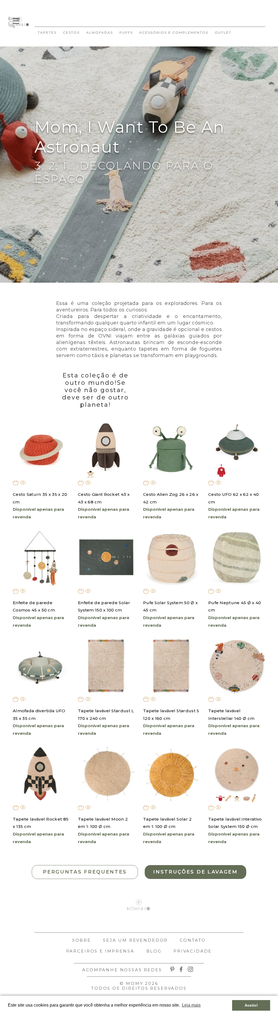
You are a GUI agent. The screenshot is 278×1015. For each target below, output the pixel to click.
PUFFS (126, 32)
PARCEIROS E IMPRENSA (100, 951)
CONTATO (193, 940)
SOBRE (81, 940)
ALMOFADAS (99, 32)
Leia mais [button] (191, 1005)
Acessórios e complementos (173, 32)
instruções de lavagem (195, 872)
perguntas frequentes (85, 872)
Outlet (223, 32)
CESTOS (71, 32)
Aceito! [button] (251, 1005)
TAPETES (47, 32)
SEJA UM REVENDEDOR (135, 940)
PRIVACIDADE (192, 951)
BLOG (154, 951)
